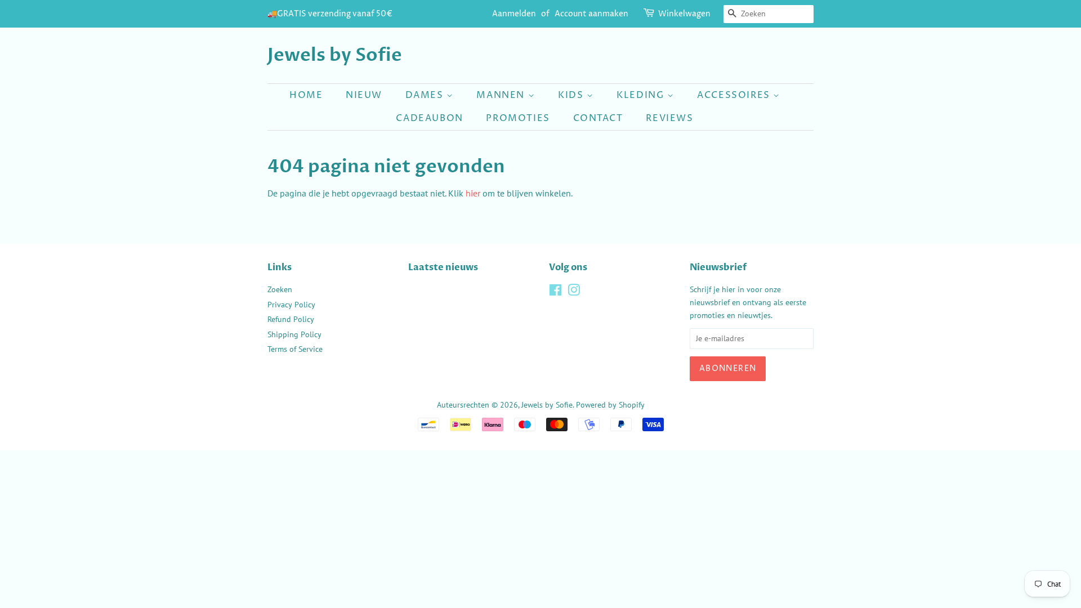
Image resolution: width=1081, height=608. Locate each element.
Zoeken (279, 289)
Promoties (518, 118)
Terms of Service (295, 349)
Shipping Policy (294, 334)
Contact (598, 118)
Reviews (669, 118)
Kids (572, 95)
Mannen (502, 95)
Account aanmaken (591, 13)
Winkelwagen (684, 13)
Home (306, 95)
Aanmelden (514, 13)
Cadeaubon (429, 118)
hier (473, 193)
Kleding (642, 95)
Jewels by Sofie (334, 55)
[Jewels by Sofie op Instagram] (574, 292)
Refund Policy (290, 319)
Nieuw (364, 95)
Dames (426, 95)
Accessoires (735, 95)
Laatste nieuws (443, 267)
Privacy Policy (291, 304)
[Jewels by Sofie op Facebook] (555, 292)
